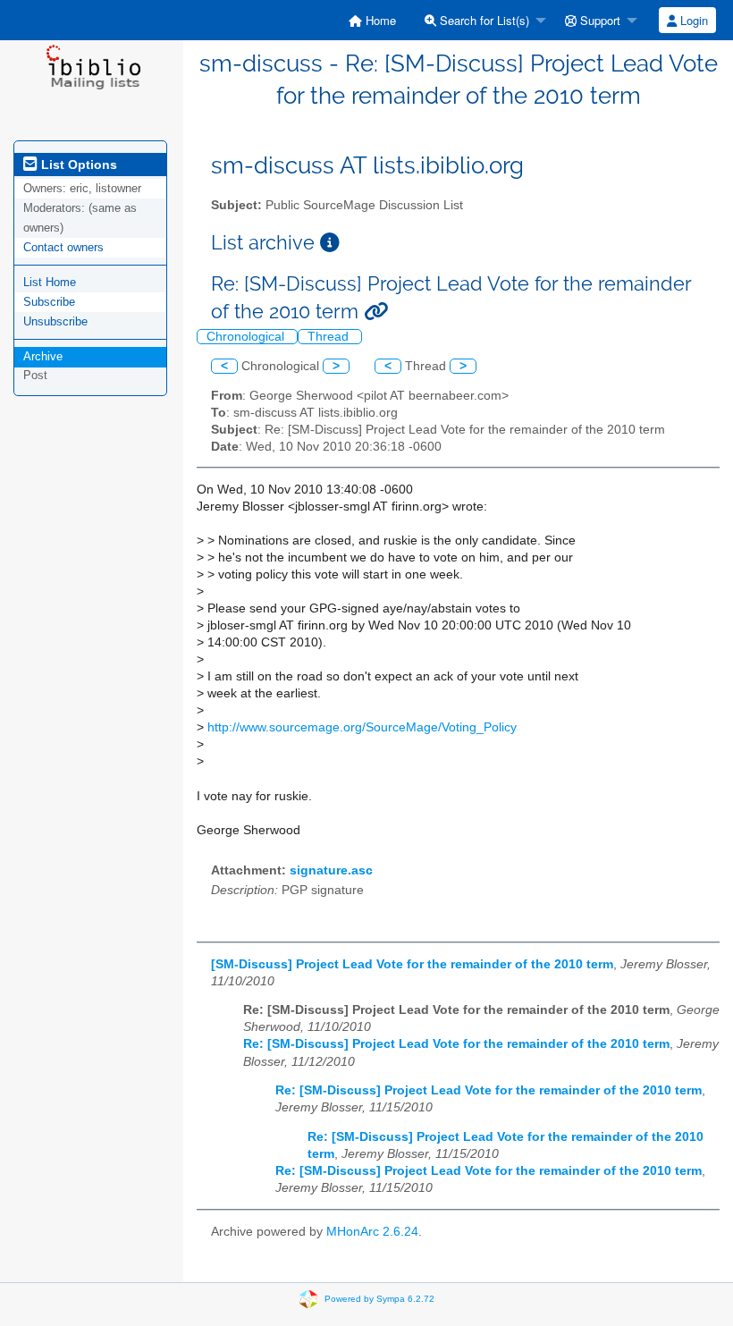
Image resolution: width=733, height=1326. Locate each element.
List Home (49, 282)
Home (379, 20)
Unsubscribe (55, 321)
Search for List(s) (482, 20)
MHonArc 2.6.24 (372, 1231)
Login (692, 20)
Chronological (247, 336)
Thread (330, 336)
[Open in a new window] (330, 243)
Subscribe (49, 301)
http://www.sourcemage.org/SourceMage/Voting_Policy (362, 727)
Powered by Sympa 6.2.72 (379, 1299)
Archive (43, 356)
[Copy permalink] (376, 311)
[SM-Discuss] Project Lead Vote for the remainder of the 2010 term (412, 964)
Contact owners (63, 247)
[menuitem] (372, 20)
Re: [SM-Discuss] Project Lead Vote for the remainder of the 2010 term (456, 1044)
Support (598, 20)
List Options (77, 164)
